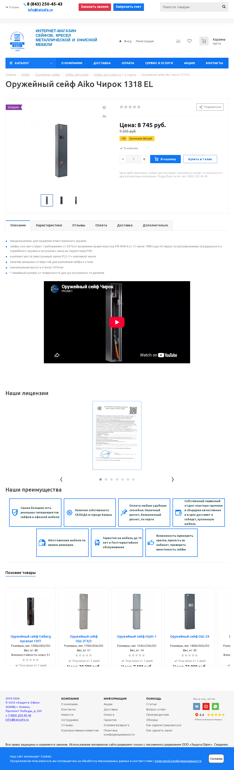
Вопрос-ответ (156, 709)
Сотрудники (69, 719)
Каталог (22, 63)
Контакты (214, 63)
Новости (67, 714)
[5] (139, 107)
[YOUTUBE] (206, 706)
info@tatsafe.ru (40, 10)
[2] (126, 107)
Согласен (216, 758)
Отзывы (67, 725)
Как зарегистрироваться (163, 725)
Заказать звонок (95, 6)
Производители (157, 714)
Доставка (102, 63)
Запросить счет (128, 6)
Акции (189, 63)
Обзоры (152, 719)
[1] (122, 107)
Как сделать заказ (159, 730)
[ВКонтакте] (196, 706)
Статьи (151, 704)
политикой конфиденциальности (178, 760)
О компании (71, 63)
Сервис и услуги (159, 63)
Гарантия (110, 719)
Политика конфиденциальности (119, 732)
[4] (135, 107)
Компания (70, 698)
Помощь (153, 698)
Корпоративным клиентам (80, 730)
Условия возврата (116, 725)
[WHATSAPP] (215, 706)
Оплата (128, 63)
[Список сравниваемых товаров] (178, 42)
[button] (100, 479)
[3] (130, 107)
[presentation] (61, 478)
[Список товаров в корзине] (213, 44)
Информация (115, 698)
